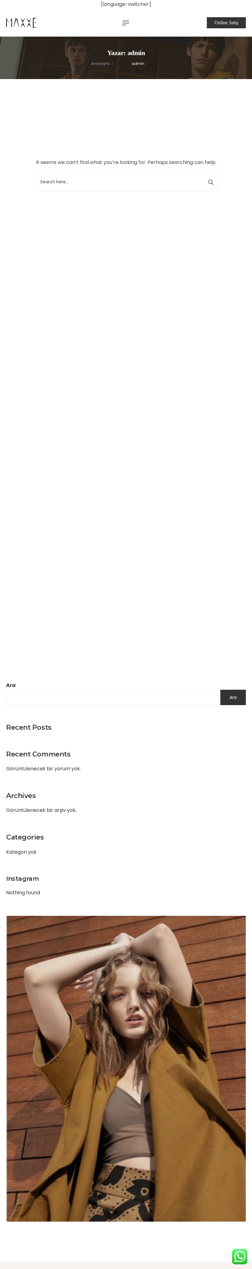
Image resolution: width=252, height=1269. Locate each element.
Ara (11, 685)
